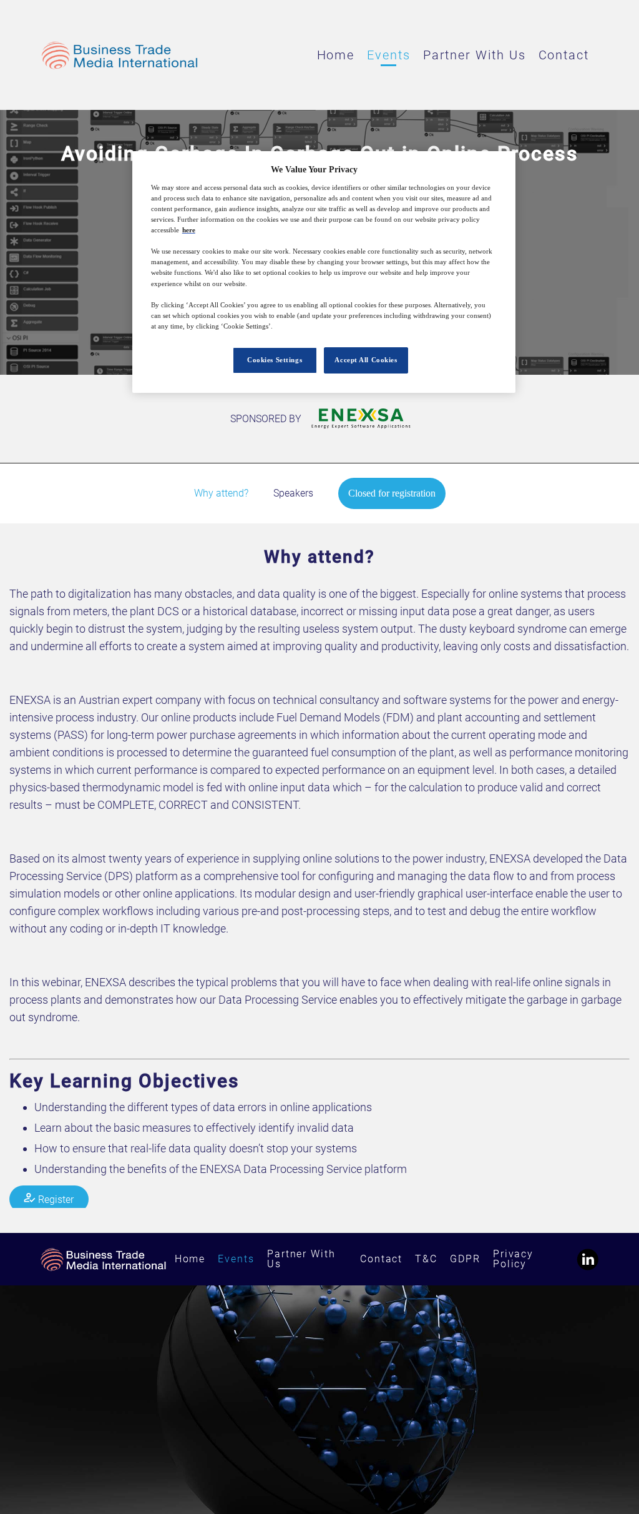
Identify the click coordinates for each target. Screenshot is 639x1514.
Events (389, 54)
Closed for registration (392, 493)
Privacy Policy (513, 1259)
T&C (426, 1259)
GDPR (465, 1259)
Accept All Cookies (365, 360)
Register (55, 1199)
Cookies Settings (274, 360)
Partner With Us (474, 54)
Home (336, 54)
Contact (564, 54)
